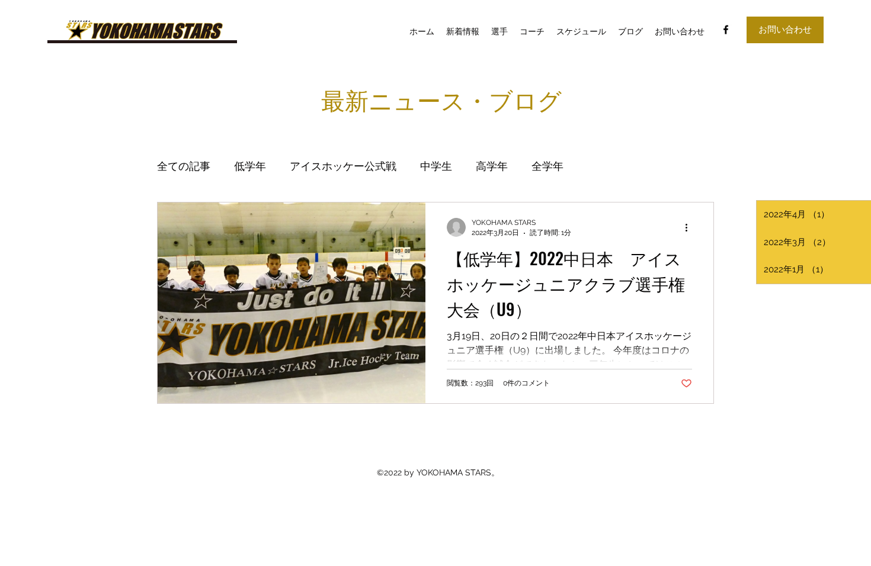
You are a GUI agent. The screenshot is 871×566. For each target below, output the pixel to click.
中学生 (436, 166)
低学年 (250, 166)
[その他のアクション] (690, 227)
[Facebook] (726, 30)
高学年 (492, 166)
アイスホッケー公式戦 (343, 166)
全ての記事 (183, 166)
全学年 (547, 166)
